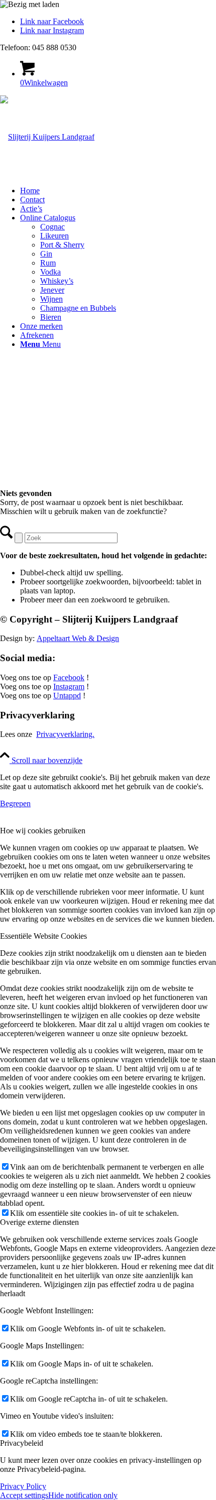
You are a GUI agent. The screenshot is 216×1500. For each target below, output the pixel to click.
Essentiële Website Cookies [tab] (43, 936)
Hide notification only (83, 1495)
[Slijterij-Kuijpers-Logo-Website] (47, 137)
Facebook (68, 677)
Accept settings (24, 1495)
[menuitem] (118, 190)
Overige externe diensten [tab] (39, 1222)
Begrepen (15, 803)
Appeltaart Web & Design (78, 638)
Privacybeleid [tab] (21, 1443)
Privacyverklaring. (65, 734)
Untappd (67, 695)
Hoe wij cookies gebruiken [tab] (42, 830)
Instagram (68, 686)
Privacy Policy (23, 1486)
